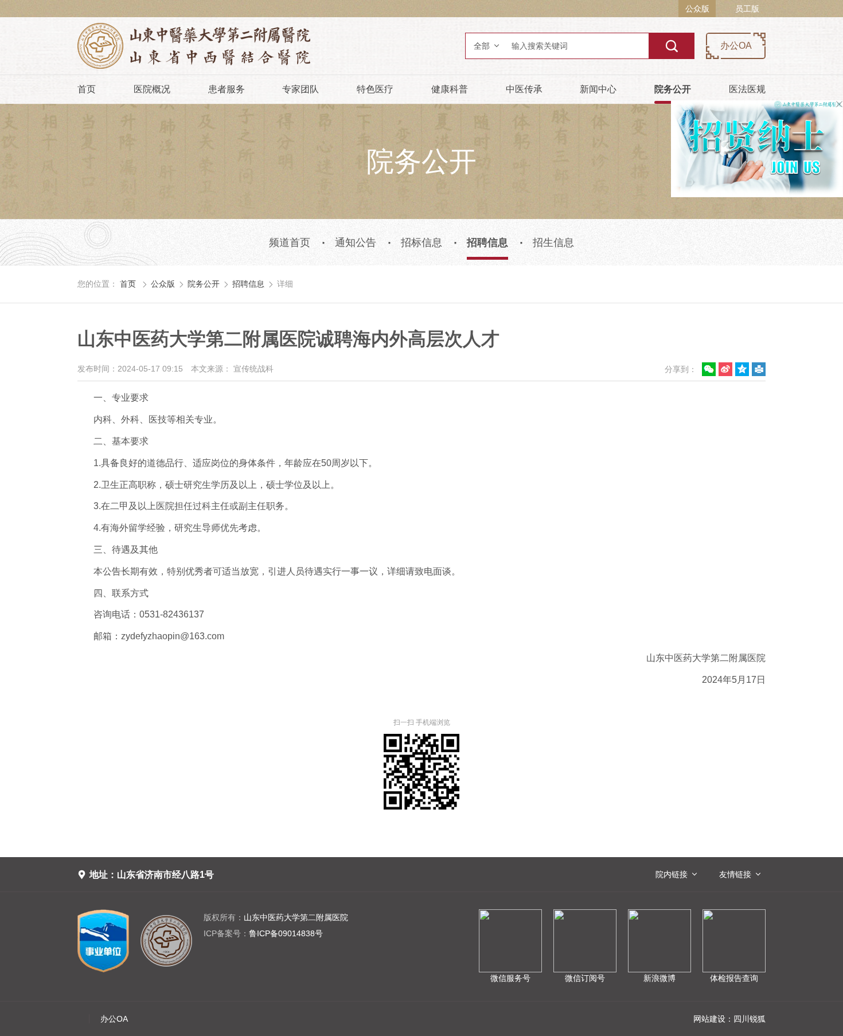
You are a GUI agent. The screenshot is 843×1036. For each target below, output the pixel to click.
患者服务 (226, 89)
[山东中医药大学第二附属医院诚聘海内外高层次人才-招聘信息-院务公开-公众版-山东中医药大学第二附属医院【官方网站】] (263, 46)
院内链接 (671, 874)
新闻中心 (598, 89)
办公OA (736, 45)
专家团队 (300, 89)
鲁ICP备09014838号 (263, 933)
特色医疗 (375, 89)
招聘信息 (487, 242)
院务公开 (672, 89)
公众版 (697, 8)
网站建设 (709, 1018)
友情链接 (735, 874)
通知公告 (355, 242)
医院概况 (152, 89)
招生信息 (553, 242)
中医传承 (524, 89)
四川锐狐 (749, 1018)
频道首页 (289, 242)
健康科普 (449, 89)
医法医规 (747, 89)
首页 (86, 89)
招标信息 (421, 242)
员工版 (747, 8)
